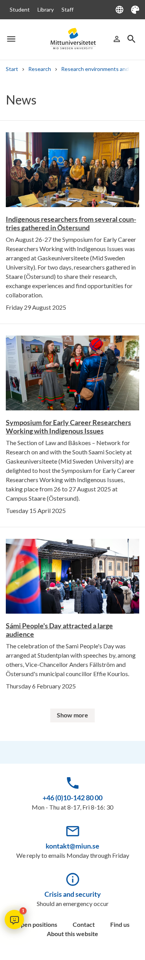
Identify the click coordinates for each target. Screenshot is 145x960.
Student (20, 9)
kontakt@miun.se (72, 846)
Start (12, 69)
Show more (72, 715)
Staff (67, 9)
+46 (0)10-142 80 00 (72, 797)
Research (39, 69)
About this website (72, 933)
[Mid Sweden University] (72, 39)
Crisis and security (72, 894)
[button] (14, 919)
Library (46, 9)
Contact (84, 924)
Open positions (36, 924)
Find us (120, 924)
